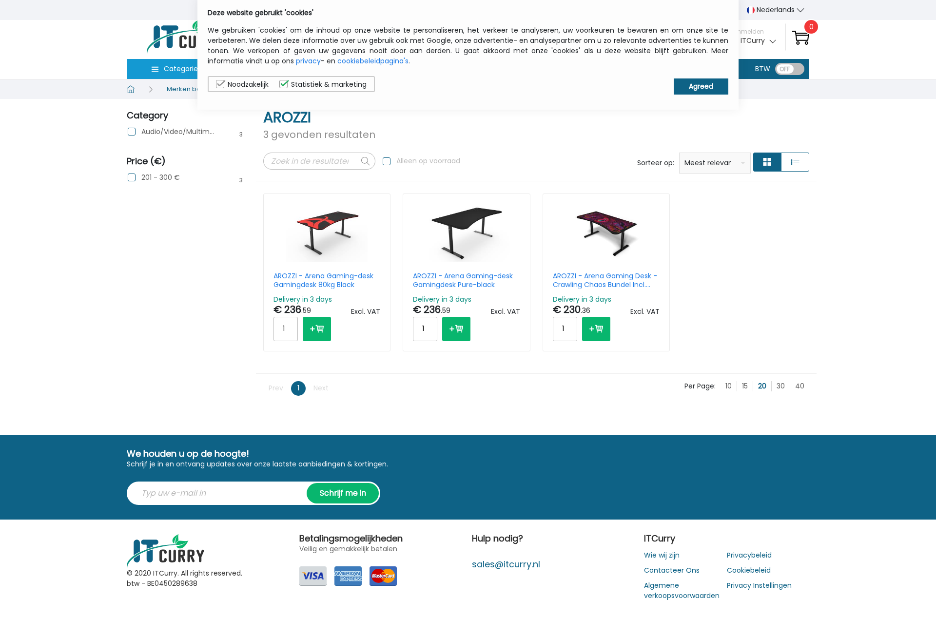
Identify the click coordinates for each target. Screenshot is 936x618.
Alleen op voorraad (428, 160)
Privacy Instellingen (759, 585)
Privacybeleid (749, 555)
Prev (276, 388)
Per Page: (700, 386)
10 (728, 386)
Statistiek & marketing (329, 84)
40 (799, 386)
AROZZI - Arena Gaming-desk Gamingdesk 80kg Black (323, 280)
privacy (308, 61)
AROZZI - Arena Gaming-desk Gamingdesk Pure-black (463, 280)
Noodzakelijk (248, 84)
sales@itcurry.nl (506, 564)
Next (321, 388)
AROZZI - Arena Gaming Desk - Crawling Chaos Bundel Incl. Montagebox (605, 280)
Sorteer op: (655, 163)
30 (781, 386)
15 (745, 386)
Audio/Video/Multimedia (178, 132)
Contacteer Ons (672, 570)
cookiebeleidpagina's (373, 61)
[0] (800, 37)
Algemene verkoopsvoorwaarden (682, 590)
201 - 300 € (160, 178)
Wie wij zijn (662, 555)
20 (762, 386)
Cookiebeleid (749, 570)
